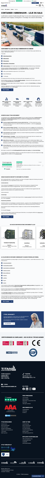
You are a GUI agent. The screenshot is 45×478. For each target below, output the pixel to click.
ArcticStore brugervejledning (27, 429)
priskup (16, 87)
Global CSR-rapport (4, 426)
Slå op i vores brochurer (26, 425)
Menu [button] (37, 5)
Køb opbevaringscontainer (12, 118)
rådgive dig (40, 212)
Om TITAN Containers (26, 428)
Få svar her (8, 323)
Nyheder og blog (25, 431)
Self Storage (24, 402)
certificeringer (38, 123)
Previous (3, 237)
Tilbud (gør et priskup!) (26, 403)
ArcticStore (8, 198)
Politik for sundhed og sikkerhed (7, 429)
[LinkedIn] (27, 389)
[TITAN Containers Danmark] (4, 5)
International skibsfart (7, 263)
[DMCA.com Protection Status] (11, 415)
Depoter (12, 9)
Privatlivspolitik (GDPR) (26, 440)
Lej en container (25, 397)
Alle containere (7, 9)
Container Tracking (5, 471)
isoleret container (28, 197)
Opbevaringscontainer (7, 56)
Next (41, 237)
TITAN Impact (3, 431)
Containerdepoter (25, 409)
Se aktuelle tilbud (37, 476)
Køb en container (25, 399)
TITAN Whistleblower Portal (7, 470)
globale (32, 127)
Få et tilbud (34, 2)
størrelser (11, 185)
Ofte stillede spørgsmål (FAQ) (27, 432)
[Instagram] (30, 389)
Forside (2, 9)
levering (8, 210)
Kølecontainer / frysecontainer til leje (29, 400)
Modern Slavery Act (5, 468)
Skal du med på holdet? (5, 425)
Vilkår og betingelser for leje (27, 438)
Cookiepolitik (24, 441)
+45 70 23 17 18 (5, 2)
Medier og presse (4, 432)
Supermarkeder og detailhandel (9, 268)
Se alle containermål (26, 426)
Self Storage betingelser (26, 443)
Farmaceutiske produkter (7, 265)
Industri (4, 282)
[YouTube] (34, 389)
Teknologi (5, 275)
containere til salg (18, 153)
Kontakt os (24, 412)
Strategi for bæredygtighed (6, 428)
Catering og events (6, 270)
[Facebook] (23, 389)
